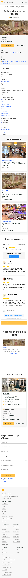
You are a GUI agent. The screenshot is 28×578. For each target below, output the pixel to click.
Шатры (4, 513)
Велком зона (5, 104)
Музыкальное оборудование (10, 101)
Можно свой (5, 81)
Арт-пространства (7, 562)
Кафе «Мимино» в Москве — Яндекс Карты (14, 318)
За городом (5, 526)
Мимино (5, 347)
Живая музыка (6, 129)
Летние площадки (7, 518)
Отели (4, 521)
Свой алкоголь (6, 531)
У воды (4, 529)
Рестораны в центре (7, 554)
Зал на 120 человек (8, 160)
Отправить (8, 475)
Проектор (5, 111)
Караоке (4, 541)
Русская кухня (5, 564)
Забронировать (21, 45)
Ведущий (5, 132)
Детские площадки (7, 516)
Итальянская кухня (7, 572)
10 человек (16, 526)
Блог (18, 549)
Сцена (3, 108)
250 (13, 52)
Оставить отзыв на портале (14, 323)
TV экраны (5, 113)
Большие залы (6, 557)
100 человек (16, 541)
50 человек (16, 539)
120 (10, 52)
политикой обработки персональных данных (8, 479)
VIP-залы (4, 552)
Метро (19, 552)
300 (15, 52)
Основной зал (6, 221)
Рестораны (5, 503)
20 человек (16, 531)
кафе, (11, 70)
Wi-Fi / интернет (6, 106)
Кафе (3, 506)
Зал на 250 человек (8, 191)
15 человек (16, 529)
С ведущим (5, 544)
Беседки (4, 569)
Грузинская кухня (6, 574)
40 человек (16, 536)
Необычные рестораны (8, 559)
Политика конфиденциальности (10, 496)
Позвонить (8, 45)
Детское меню (6, 115)
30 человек (16, 534)
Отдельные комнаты (7, 549)
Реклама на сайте (6, 498)
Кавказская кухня (6, 567)
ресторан (15, 70)
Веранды (4, 511)
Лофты (4, 508)
